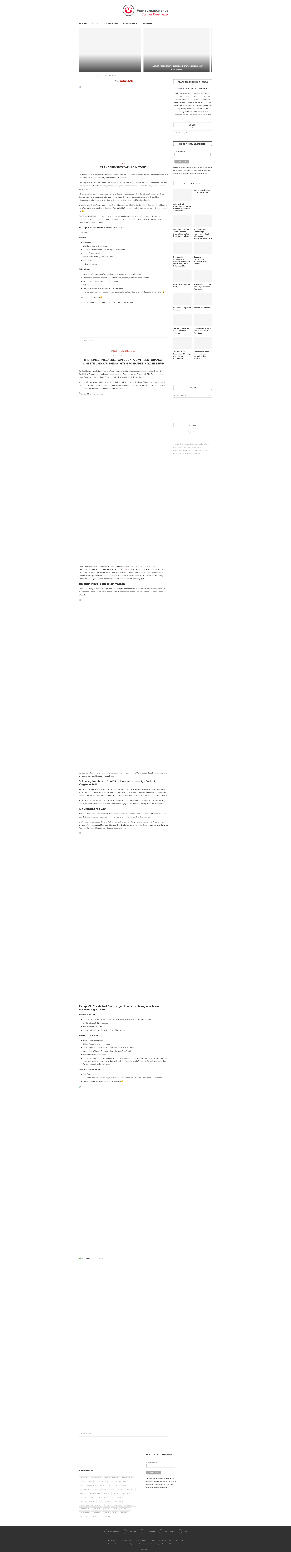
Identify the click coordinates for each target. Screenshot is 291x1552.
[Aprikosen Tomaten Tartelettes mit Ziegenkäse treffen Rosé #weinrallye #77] (182, 221)
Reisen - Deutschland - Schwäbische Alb (120, 1505)
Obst (111, 1497)
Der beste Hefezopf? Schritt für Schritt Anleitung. (202, 331)
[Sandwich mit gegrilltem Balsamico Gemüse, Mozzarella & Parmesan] (182, 195)
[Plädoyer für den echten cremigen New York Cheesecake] (112, 50)
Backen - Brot (96, 1478)
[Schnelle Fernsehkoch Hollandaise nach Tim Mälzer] (203, 248)
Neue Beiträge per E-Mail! (145, 1540)
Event (105, 1489)
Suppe (115, 1513)
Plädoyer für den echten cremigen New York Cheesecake (112, 66)
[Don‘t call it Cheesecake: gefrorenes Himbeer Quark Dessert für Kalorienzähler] (182, 248)
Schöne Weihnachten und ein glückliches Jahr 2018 (202, 287)
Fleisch (120, 1489)
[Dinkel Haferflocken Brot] (182, 276)
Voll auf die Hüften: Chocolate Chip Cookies (181, 331)
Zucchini (107, 1517)
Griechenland (95, 1493)
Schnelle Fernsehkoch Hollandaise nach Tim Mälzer (203, 260)
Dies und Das (84, 1489)
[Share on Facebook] (160, 340)
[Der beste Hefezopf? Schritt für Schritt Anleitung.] (203, 320)
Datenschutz (126, 1540)
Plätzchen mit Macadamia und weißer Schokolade (179, 66)
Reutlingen (97, 1509)
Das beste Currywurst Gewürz (182, 309)
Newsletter (147, 24)
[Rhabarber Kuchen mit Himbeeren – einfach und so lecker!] (203, 343)
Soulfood (96, 1513)
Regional (118, 1501)
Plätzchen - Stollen (87, 1501)
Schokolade (125, 1509)
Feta (112, 1489)
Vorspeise (96, 1517)
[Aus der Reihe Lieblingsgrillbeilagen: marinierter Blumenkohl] (182, 343)
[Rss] (207, 24)
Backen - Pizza (101, 1482)
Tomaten (124, 1513)
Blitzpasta (113, 1485)
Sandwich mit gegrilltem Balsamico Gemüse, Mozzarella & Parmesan (182, 207)
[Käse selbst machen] (203, 299)
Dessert (123, 1485)
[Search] (211, 24)
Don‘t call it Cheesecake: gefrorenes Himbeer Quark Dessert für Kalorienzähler (181, 261)
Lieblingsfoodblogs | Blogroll (171, 1540)
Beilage (102, 1485)
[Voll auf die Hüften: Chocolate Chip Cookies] (182, 320)
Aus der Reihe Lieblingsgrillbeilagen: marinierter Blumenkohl (182, 355)
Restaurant (84, 1509)
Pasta (119, 1497)
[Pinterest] (205, 24)
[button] (83, 50)
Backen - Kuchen (86, 1482)
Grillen (106, 1493)
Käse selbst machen (202, 308)
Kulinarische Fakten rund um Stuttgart (202, 191)
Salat (107, 1509)
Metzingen (102, 1497)
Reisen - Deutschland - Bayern (91, 1505)
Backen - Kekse (127, 1478)
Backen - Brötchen (111, 1478)
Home (81, 76)
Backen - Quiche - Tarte (118, 1482)
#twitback (84, 1478)
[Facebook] (198, 24)
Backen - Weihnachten (88, 1485)
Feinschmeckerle (130, 24)
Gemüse (83, 1493)
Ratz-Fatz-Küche (105, 1501)
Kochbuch (83, 1497)
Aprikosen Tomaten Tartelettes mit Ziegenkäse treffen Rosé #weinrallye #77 (182, 233)
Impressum (112, 1540)
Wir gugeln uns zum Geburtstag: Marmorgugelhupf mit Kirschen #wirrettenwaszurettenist (203, 234)
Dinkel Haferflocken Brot (181, 286)
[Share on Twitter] (162, 340)
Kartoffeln (126, 1493)
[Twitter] (200, 24)
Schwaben (83, 24)
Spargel (106, 1513)
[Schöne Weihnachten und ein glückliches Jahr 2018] (203, 276)
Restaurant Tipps (111, 24)
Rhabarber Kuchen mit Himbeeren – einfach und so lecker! (201, 355)
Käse (93, 1497)
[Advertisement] (191, 372)
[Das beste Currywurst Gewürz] (182, 299)
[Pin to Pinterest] (164, 340)
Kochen (95, 24)
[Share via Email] (167, 340)
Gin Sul (127, 569)
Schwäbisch (84, 1513)
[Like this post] (157, 340)
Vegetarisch (84, 1517)
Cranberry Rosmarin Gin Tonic (123, 167)
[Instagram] (202, 24)
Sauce (115, 1509)
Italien (115, 1493)
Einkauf (96, 1489)
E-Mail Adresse (179, 151)
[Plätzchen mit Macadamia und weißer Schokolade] (179, 50)
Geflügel (130, 1489)
